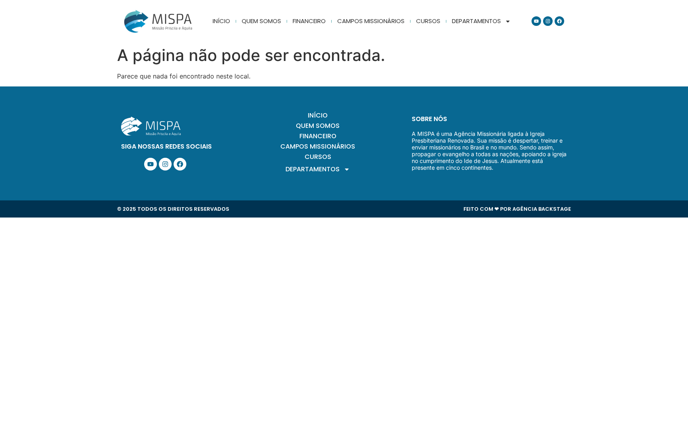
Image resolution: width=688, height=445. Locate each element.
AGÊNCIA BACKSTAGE (541, 209)
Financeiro (309, 21)
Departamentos (476, 21)
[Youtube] (536, 21)
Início (221, 21)
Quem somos (261, 21)
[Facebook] (559, 21)
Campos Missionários (371, 21)
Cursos (428, 21)
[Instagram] (548, 21)
